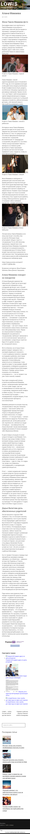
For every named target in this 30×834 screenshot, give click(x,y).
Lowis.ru (2, 825)
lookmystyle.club (14, 832)
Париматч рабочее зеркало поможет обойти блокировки (22, 713)
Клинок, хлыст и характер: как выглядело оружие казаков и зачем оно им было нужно (14, 776)
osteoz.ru (22, 832)
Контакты (2, 823)
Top (1, 830)
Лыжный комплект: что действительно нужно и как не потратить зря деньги (13, 792)
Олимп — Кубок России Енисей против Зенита (6, 713)
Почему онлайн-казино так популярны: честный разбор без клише (13, 809)
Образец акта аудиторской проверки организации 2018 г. (17, 693)
